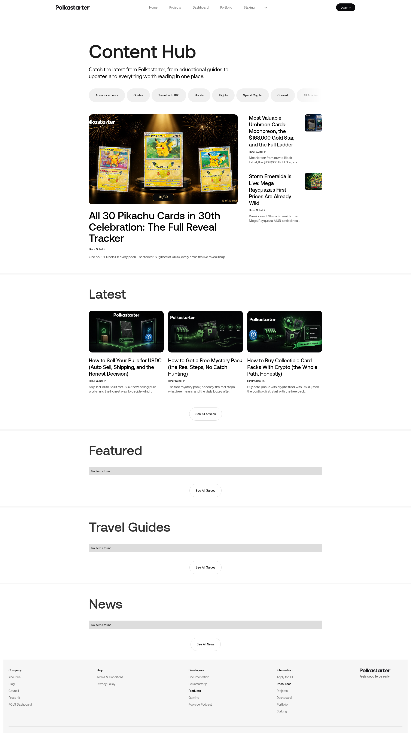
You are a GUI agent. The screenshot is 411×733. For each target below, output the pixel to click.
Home (153, 7)
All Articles (311, 95)
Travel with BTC (168, 95)
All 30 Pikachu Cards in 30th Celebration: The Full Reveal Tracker (154, 227)
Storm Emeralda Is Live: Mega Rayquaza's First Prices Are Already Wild (270, 189)
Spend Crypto (252, 95)
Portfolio (226, 7)
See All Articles (205, 414)
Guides (138, 95)
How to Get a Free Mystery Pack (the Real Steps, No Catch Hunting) (205, 367)
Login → (346, 7)
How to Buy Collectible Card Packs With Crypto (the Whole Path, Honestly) (282, 367)
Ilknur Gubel (96, 249)
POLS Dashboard (20, 704)
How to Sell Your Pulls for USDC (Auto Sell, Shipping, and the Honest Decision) (125, 367)
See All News (205, 644)
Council (14, 691)
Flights (223, 95)
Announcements (107, 95)
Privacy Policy (106, 684)
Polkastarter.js (198, 684)
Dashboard (201, 7)
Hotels (199, 95)
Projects (175, 7)
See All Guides (205, 490)
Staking (249, 7)
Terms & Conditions (110, 677)
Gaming (194, 697)
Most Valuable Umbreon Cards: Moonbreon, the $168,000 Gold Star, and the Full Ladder (271, 131)
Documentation (199, 677)
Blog (12, 684)
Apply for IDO (286, 677)
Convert (282, 95)
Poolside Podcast (200, 704)
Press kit (14, 697)
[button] (267, 7)
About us (15, 677)
